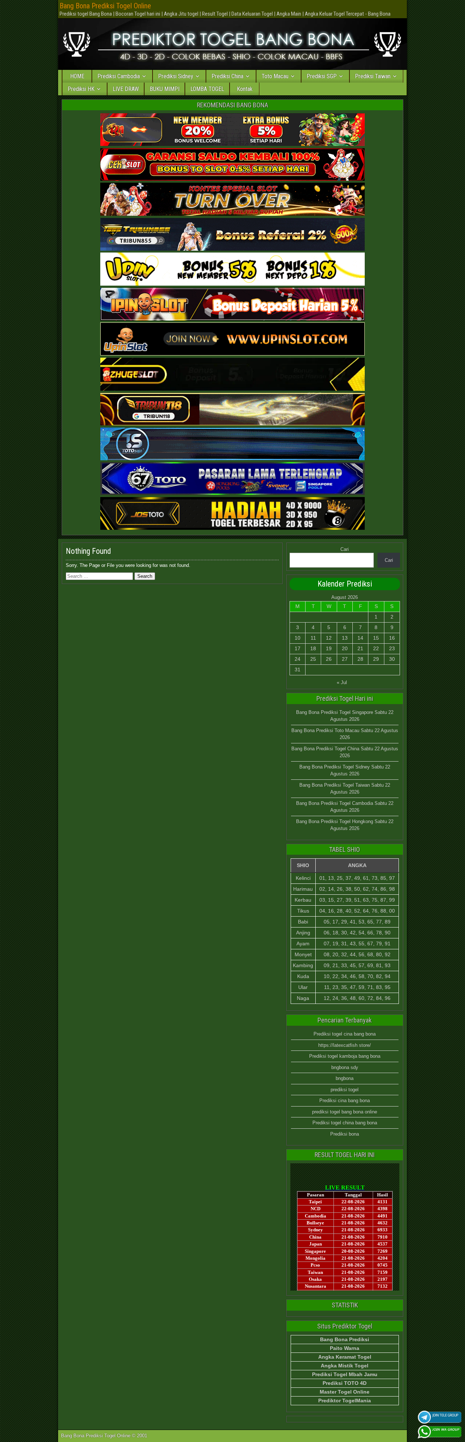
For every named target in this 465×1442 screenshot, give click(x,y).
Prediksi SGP (322, 76)
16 (392, 638)
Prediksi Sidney (175, 76)
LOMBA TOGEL (207, 89)
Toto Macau (275, 76)
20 (345, 648)
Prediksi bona (344, 1134)
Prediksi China (227, 76)
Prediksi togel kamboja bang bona (344, 1056)
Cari (344, 549)
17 (297, 648)
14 (360, 638)
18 (313, 648)
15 (376, 638)
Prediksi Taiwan (373, 76)
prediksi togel (345, 1089)
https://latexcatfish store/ (344, 1045)
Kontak (244, 89)
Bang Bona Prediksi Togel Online (105, 5)
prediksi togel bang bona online (344, 1112)
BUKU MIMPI (164, 89)
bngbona (344, 1078)
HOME (77, 76)
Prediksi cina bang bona (344, 1100)
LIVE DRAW (126, 89)
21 (360, 648)
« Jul (342, 682)
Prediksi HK (81, 89)
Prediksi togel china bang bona (344, 1122)
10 (297, 638)
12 (329, 638)
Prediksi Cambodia (118, 76)
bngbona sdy (344, 1067)
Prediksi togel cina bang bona (345, 1034)
